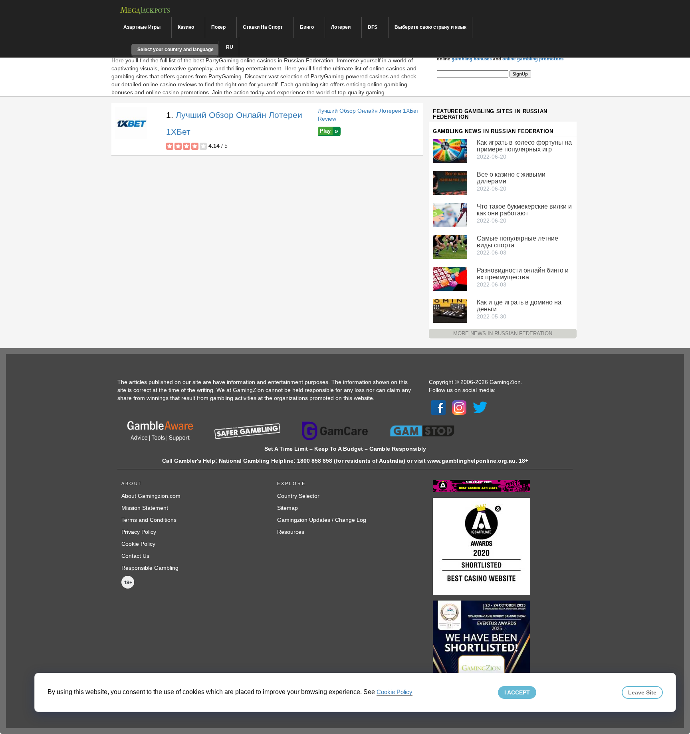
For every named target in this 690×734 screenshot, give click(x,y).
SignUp (520, 74)
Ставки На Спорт (263, 27)
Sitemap (287, 508)
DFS (373, 27)
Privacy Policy (138, 532)
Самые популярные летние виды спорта (517, 242)
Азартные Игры (142, 27)
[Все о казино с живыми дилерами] (450, 182)
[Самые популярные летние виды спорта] (450, 246)
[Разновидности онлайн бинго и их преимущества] (450, 278)
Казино (186, 27)
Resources (290, 532)
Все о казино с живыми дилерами (511, 178)
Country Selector (298, 496)
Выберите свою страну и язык (430, 27)
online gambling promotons (532, 59)
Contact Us (135, 556)
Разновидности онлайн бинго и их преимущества (523, 273)
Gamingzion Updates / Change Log (321, 520)
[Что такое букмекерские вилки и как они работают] (450, 214)
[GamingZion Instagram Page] (459, 407)
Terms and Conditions (148, 520)
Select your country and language (175, 49)
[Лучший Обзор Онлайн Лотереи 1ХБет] (131, 123)
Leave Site (642, 692)
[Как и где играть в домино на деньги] (450, 310)
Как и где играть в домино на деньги (519, 305)
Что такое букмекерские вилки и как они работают (524, 210)
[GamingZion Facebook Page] (438, 407)
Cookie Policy (138, 544)
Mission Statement (144, 508)
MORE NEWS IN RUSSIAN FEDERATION (502, 333)
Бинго (307, 27)
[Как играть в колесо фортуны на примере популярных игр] (450, 150)
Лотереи (341, 27)
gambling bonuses (472, 59)
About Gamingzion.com (150, 496)
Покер (219, 27)
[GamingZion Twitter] (480, 407)
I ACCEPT (517, 692)
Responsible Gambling (149, 568)
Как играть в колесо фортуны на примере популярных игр (524, 146)
